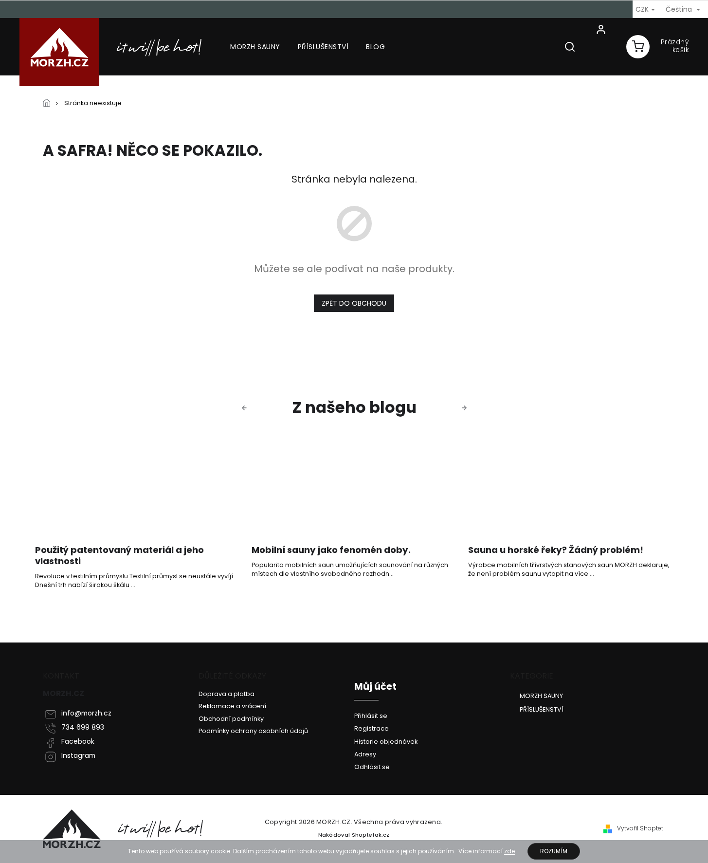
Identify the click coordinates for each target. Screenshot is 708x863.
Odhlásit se (372, 767)
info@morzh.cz (86, 713)
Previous (245, 408)
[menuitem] (255, 46)
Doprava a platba (226, 694)
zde (509, 851)
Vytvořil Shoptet (640, 828)
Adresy (365, 754)
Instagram (78, 755)
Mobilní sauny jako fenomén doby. (331, 550)
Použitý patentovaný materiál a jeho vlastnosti (119, 556)
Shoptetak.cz (370, 835)
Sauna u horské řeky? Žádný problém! (555, 550)
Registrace (371, 728)
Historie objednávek (386, 741)
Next (465, 408)
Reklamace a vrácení (232, 706)
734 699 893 (82, 727)
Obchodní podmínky (231, 719)
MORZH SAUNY (541, 695)
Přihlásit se (370, 716)
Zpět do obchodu (354, 303)
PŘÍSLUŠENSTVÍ (541, 709)
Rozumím (553, 851)
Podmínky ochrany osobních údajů (253, 731)
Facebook (77, 741)
